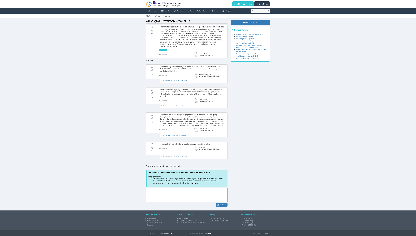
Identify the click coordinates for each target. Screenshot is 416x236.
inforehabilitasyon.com (219, 221)
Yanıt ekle (222, 205)
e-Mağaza (228, 11)
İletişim (150, 225)
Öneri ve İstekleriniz (154, 223)
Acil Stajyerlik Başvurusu (245, 36)
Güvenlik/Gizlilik (153, 221)
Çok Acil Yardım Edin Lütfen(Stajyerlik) (250, 34)
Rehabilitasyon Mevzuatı (188, 221)
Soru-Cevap (203, 11)
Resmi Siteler (184, 218)
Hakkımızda (151, 218)
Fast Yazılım (264, 233)
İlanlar (215, 11)
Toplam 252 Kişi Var (249, 225)
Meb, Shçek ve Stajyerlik (245, 39)
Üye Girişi (263, 4)
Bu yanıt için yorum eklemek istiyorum (174, 81)
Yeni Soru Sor (251, 22)
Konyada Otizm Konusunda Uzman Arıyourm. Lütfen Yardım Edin (249, 46)
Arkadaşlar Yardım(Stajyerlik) (246, 41)
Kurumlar (166, 11)
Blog (191, 11)
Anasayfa (153, 11)
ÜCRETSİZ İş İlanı (244, 4)
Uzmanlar (180, 11)
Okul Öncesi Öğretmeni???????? (247, 56)
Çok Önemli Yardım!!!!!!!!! (245, 43)
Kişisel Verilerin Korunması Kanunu (192, 223)
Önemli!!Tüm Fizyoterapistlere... (247, 54)
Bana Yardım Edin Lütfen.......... (247, 58)
